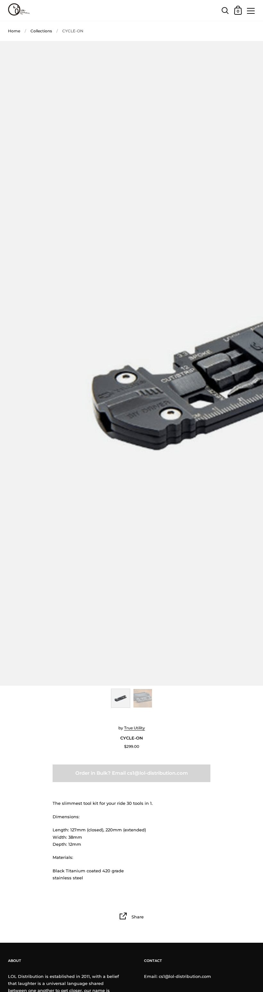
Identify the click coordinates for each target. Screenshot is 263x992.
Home (14, 30)
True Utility (134, 727)
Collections (41, 30)
